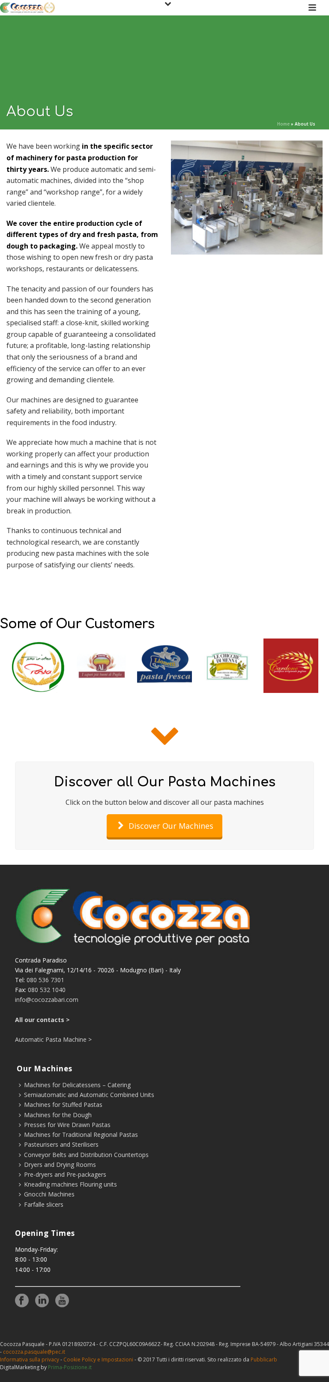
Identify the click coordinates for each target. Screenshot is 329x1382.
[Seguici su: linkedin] (42, 1301)
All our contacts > (42, 1020)
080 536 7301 (45, 980)
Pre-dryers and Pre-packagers (65, 1174)
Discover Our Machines (171, 826)
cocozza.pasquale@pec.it (34, 1351)
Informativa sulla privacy (29, 1359)
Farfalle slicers (43, 1204)
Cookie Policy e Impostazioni (98, 1359)
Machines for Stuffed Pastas (63, 1104)
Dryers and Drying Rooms (60, 1164)
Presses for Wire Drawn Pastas (67, 1125)
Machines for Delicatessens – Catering (77, 1085)
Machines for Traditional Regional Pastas (81, 1134)
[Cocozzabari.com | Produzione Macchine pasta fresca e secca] (27, 7)
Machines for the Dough (58, 1115)
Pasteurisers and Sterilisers (61, 1144)
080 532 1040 (47, 990)
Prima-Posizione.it (70, 1367)
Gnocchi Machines (49, 1194)
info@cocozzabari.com (46, 999)
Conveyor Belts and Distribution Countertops (86, 1155)
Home (283, 124)
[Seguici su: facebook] (22, 1301)
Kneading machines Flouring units (70, 1184)
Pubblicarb (264, 1359)
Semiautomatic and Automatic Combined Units (89, 1095)
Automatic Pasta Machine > (53, 1039)
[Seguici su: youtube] (62, 1301)
